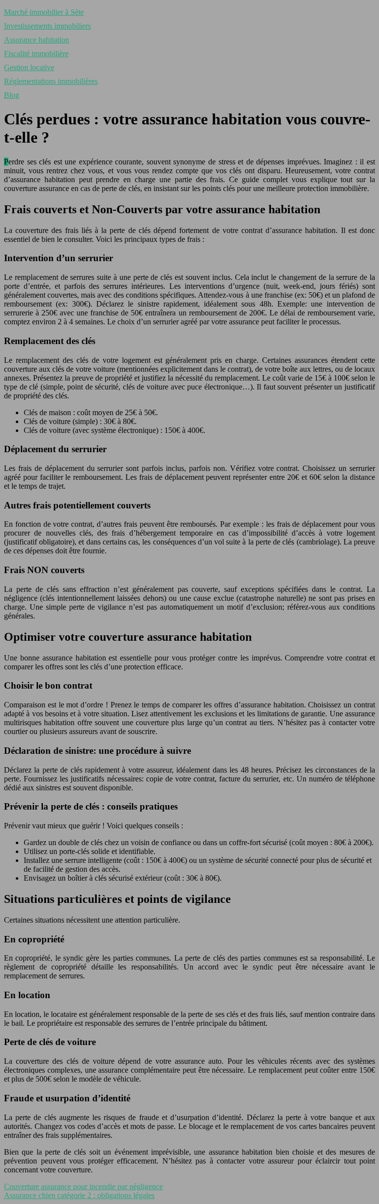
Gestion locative (29, 67)
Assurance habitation (36, 40)
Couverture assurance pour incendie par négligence (83, 1186)
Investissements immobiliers (47, 26)
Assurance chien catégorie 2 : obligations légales (79, 1195)
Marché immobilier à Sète (44, 12)
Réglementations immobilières (51, 81)
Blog (11, 95)
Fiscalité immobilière (36, 53)
